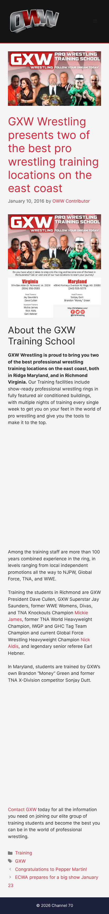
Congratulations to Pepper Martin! (51, 869)
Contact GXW (22, 809)
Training (23, 853)
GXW (20, 861)
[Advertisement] (54, 490)
